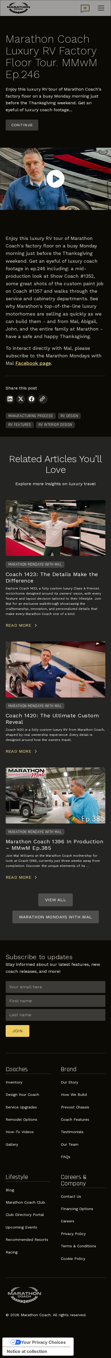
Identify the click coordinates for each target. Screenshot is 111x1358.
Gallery (12, 1144)
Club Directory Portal (25, 1214)
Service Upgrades (21, 1107)
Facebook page (33, 363)
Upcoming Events (21, 1227)
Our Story (69, 1082)
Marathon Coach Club (25, 1202)
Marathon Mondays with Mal (55, 916)
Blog (10, 1190)
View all (55, 899)
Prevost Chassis (75, 1107)
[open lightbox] (55, 179)
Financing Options (77, 1209)
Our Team (69, 1144)
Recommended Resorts (27, 1239)
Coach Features (75, 1119)
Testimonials (72, 1132)
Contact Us (71, 1196)
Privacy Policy (73, 1233)
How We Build (74, 1094)
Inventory (14, 1082)
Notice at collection (27, 1351)
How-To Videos (20, 1132)
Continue (22, 125)
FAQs (65, 1157)
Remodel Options (21, 1119)
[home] (19, 8)
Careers (67, 1221)
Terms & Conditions (78, 1246)
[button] (100, 8)
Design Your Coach (22, 1094)
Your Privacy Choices (43, 1342)
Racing (12, 1252)
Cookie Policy (73, 1258)
